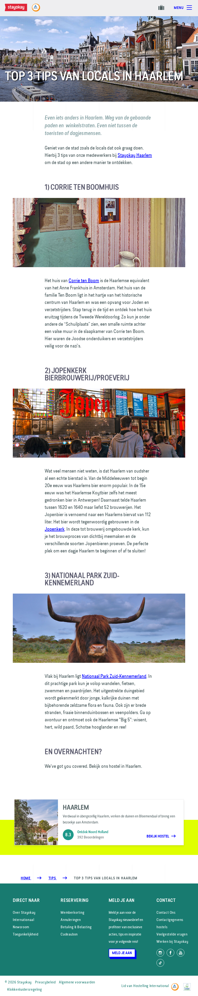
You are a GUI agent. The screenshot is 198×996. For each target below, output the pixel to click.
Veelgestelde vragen (171, 934)
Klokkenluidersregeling (24, 989)
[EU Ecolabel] (188, 985)
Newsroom (21, 926)
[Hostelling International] (176, 985)
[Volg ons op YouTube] (180, 953)
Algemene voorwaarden (77, 982)
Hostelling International (151, 985)
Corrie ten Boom (84, 280)
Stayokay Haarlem (135, 155)
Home (26, 878)
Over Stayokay (24, 912)
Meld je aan (122, 953)
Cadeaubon (69, 934)
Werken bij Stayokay (172, 941)
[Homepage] (21, 10)
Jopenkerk (54, 529)
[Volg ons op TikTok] (160, 963)
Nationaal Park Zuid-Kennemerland (114, 676)
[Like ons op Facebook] (170, 953)
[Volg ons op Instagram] (160, 953)
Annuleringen (71, 919)
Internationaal (23, 919)
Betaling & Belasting (76, 926)
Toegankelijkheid (25, 934)
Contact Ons (166, 912)
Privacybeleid (45, 982)
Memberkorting (72, 912)
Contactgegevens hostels (169, 923)
